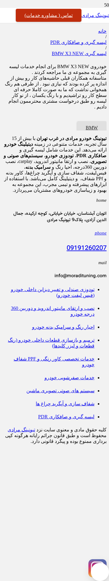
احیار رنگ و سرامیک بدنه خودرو (63, 327)
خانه (102, 31)
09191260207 (87, 248)
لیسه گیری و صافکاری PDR (78, 42)
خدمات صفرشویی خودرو (69, 377)
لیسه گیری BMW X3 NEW (79, 53)
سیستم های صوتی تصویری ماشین (60, 390)
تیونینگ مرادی (21, 429)
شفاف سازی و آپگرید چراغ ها (65, 403)
